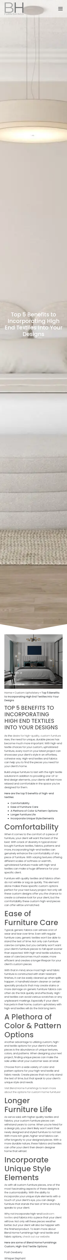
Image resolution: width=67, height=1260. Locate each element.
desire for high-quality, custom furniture (37, 736)
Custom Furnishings (20, 677)
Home (8, 692)
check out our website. (36, 1236)
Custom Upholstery (44, 677)
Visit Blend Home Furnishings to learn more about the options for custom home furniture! (32, 1090)
